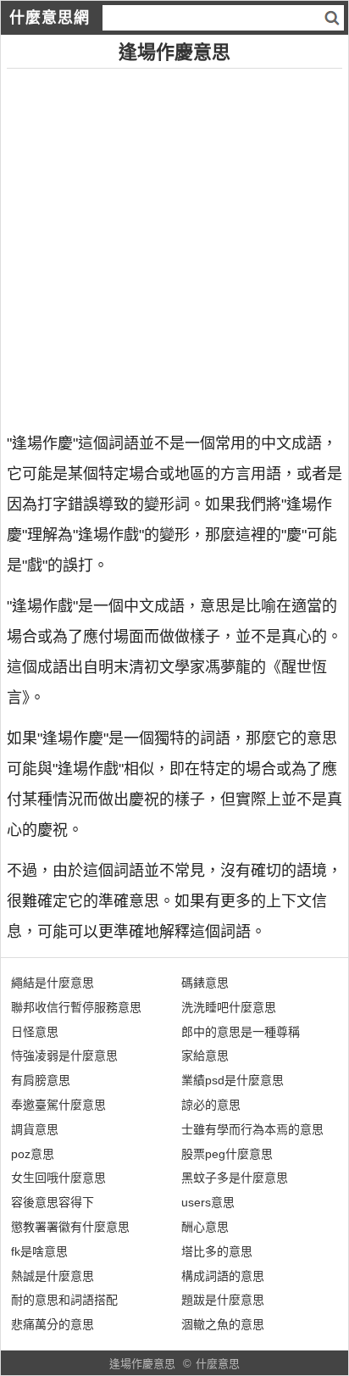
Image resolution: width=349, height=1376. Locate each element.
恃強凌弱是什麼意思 (64, 1055)
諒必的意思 (211, 1104)
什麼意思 (218, 1363)
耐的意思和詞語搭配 (64, 1299)
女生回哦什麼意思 (58, 1177)
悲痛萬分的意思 (52, 1324)
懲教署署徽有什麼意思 (70, 1227)
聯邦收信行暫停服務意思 (76, 1007)
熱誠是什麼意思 (52, 1276)
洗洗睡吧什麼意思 (228, 1007)
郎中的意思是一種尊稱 (240, 1032)
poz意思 (32, 1154)
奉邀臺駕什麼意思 (58, 1104)
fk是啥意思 (39, 1251)
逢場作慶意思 (142, 1363)
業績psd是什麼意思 (232, 1080)
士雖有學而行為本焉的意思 (252, 1129)
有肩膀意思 (40, 1080)
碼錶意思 (205, 982)
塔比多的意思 (216, 1251)
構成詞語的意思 (222, 1276)
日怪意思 (34, 1032)
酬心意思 (205, 1227)
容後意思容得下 (52, 1202)
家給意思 (205, 1055)
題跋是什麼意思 (222, 1299)
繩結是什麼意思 (52, 982)
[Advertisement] (174, 243)
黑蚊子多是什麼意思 (234, 1177)
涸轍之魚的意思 (222, 1324)
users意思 (208, 1202)
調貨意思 (34, 1129)
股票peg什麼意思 (227, 1154)
